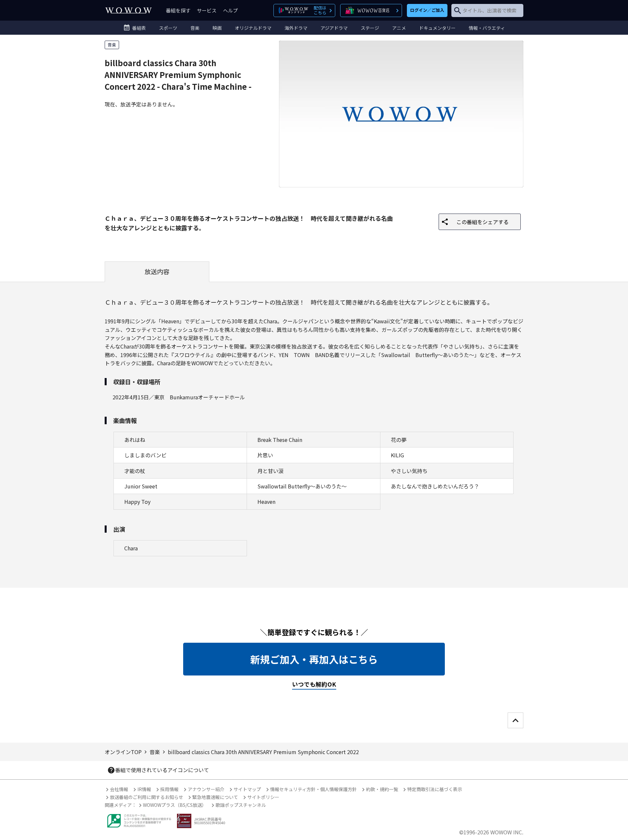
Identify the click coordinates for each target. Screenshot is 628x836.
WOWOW (128, 10)
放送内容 (157, 271)
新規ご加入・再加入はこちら (314, 659)
